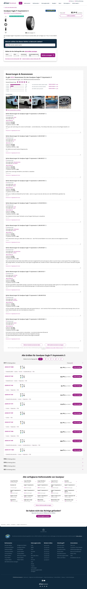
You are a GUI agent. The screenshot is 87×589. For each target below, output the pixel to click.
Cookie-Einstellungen (70, 577)
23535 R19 (46, 549)
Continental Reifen (9, 547)
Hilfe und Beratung (79, 1)
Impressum (26, 577)
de (40, 586)
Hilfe (71, 555)
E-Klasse (14, 252)
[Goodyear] (51, 11)
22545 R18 (46, 553)
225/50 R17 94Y (9, 385)
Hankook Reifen (8, 549)
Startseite (3, 524)
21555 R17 (46, 558)
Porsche (15, 275)
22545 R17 (46, 560)
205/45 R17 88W (9, 367)
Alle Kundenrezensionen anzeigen (55, 345)
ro (46, 586)
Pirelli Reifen (20, 549)
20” (56, 359)
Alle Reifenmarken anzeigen (11, 561)
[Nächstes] (6, 32)
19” (50, 359)
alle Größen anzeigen (31, 51)
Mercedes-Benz (17, 162)
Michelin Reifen (8, 545)
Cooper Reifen (8, 559)
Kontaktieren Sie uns (75, 557)
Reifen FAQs (73, 553)
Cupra (15, 299)
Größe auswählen (71, 15)
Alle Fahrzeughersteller (62, 555)
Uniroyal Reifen (8, 553)
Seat (32, 561)
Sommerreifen (60, 547)
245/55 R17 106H (9, 450)
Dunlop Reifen (20, 553)
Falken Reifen (8, 555)
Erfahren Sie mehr (59, 347)
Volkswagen (16, 229)
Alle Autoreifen (60, 545)
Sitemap (63, 577)
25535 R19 (46, 551)
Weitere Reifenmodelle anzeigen (43, 505)
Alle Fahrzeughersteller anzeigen (36, 570)
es (42, 586)
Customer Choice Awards (76, 547)
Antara (14, 185)
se (44, 586)
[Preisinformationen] (64, 12)
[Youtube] (44, 580)
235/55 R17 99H (9, 431)
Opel (15, 184)
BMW (15, 117)
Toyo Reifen (7, 557)
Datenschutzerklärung (48, 577)
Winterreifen (60, 551)
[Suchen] (20, 4)
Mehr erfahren (79, 536)
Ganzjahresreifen (61, 549)
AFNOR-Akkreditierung (75, 549)
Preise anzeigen (77, 367)
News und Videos (61, 557)
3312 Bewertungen (17, 13)
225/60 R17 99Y (9, 413)
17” (40, 359)
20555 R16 (46, 545)
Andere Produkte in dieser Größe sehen (30, 58)
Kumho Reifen (20, 551)
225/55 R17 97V (9, 404)
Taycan (14, 276)
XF (13, 324)
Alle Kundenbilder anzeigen (14, 110)
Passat (14, 230)
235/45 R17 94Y (9, 422)
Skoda (32, 563)
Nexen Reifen (20, 557)
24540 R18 (46, 555)
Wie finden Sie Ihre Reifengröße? (12, 58)
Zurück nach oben (43, 531)
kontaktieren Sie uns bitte (50, 347)
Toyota (32, 566)
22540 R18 (46, 547)
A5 (13, 141)
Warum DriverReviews (75, 551)
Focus (14, 208)
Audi (15, 139)
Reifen (8, 524)
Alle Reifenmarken (61, 553)
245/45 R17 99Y (9, 440)
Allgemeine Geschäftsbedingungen (36, 577)
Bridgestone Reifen (21, 545)
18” (45, 359)
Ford (15, 206)
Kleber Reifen (20, 559)
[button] (16, 16)
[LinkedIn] (42, 580)
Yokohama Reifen (9, 551)
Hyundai (33, 551)
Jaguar (15, 322)
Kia (31, 553)
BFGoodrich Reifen (21, 555)
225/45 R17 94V (9, 376)
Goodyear (13, 524)
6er (13, 118)
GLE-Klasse (15, 163)
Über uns (72, 545)
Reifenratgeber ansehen (43, 516)
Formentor (15, 300)
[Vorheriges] (6, 17)
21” (61, 359)
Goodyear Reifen (21, 547)
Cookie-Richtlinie (57, 577)
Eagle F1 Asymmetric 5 (22, 524)
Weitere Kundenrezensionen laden (32, 345)
